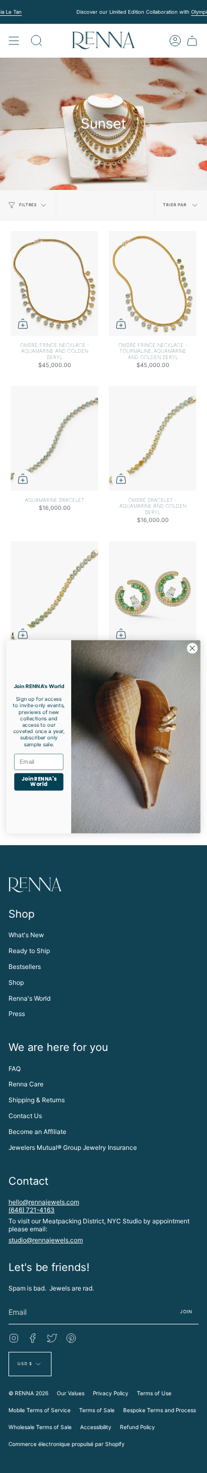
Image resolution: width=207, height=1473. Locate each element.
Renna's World (29, 998)
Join (186, 1311)
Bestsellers (24, 967)
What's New (26, 935)
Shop (16, 982)
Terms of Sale (97, 1410)
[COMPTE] (175, 40)
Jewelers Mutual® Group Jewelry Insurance (72, 1147)
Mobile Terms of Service (39, 1410)
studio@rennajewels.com (45, 1240)
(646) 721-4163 (31, 1210)
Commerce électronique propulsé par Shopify (66, 1444)
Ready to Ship (29, 951)
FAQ (14, 1069)
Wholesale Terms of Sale (40, 1427)
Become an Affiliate (37, 1132)
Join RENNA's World (38, 781)
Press (16, 1014)
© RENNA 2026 (28, 1393)
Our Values (70, 1393)
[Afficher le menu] (14, 40)
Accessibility (95, 1427)
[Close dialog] (192, 648)
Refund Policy (137, 1427)
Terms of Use (154, 1393)
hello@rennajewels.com (43, 1202)
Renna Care (26, 1084)
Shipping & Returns (36, 1100)
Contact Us (25, 1116)
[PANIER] (192, 40)
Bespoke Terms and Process (159, 1410)
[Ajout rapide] (22, 323)
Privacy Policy (110, 1393)
